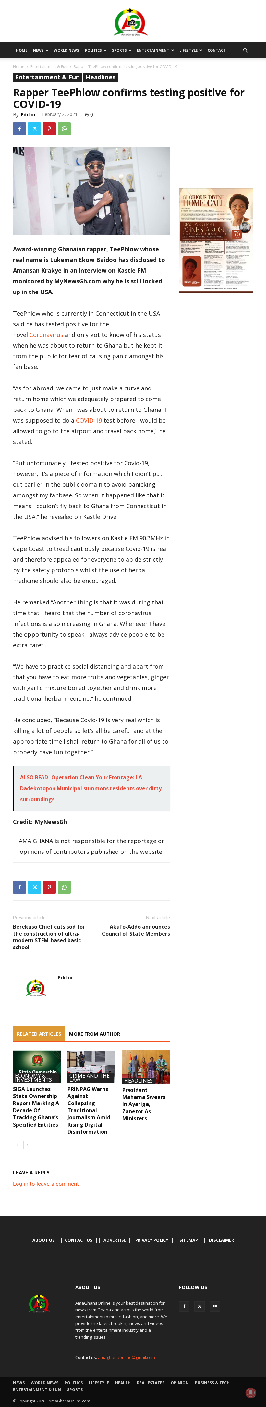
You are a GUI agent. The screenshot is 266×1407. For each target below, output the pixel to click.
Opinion (180, 1383)
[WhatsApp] (64, 128)
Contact (217, 50)
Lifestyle (188, 50)
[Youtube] (215, 1306)
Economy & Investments (33, 1078)
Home (21, 50)
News (38, 50)
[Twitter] (34, 128)
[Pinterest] (49, 128)
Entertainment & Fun (48, 66)
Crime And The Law (89, 1078)
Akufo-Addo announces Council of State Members (136, 930)
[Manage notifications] (251, 1393)
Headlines (100, 77)
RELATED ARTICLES (39, 1034)
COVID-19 (89, 420)
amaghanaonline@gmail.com (126, 1357)
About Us (43, 1240)
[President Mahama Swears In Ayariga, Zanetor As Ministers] (146, 1067)
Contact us (78, 1240)
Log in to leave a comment (46, 1183)
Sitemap (188, 1240)
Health (123, 1383)
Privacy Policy (151, 1240)
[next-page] (27, 1145)
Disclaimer (221, 1240)
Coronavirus (46, 335)
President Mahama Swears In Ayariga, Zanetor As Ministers (143, 1104)
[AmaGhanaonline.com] (133, 21)
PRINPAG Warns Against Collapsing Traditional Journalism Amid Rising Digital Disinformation (88, 1110)
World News (66, 50)
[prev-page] (17, 1145)
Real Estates (150, 1383)
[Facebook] (19, 128)
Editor (28, 114)
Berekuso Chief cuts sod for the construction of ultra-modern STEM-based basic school (49, 937)
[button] (245, 50)
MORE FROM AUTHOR (94, 1034)
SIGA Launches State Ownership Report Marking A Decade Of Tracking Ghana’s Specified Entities (36, 1106)
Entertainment (153, 50)
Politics (93, 50)
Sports (119, 50)
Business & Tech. (213, 1383)
